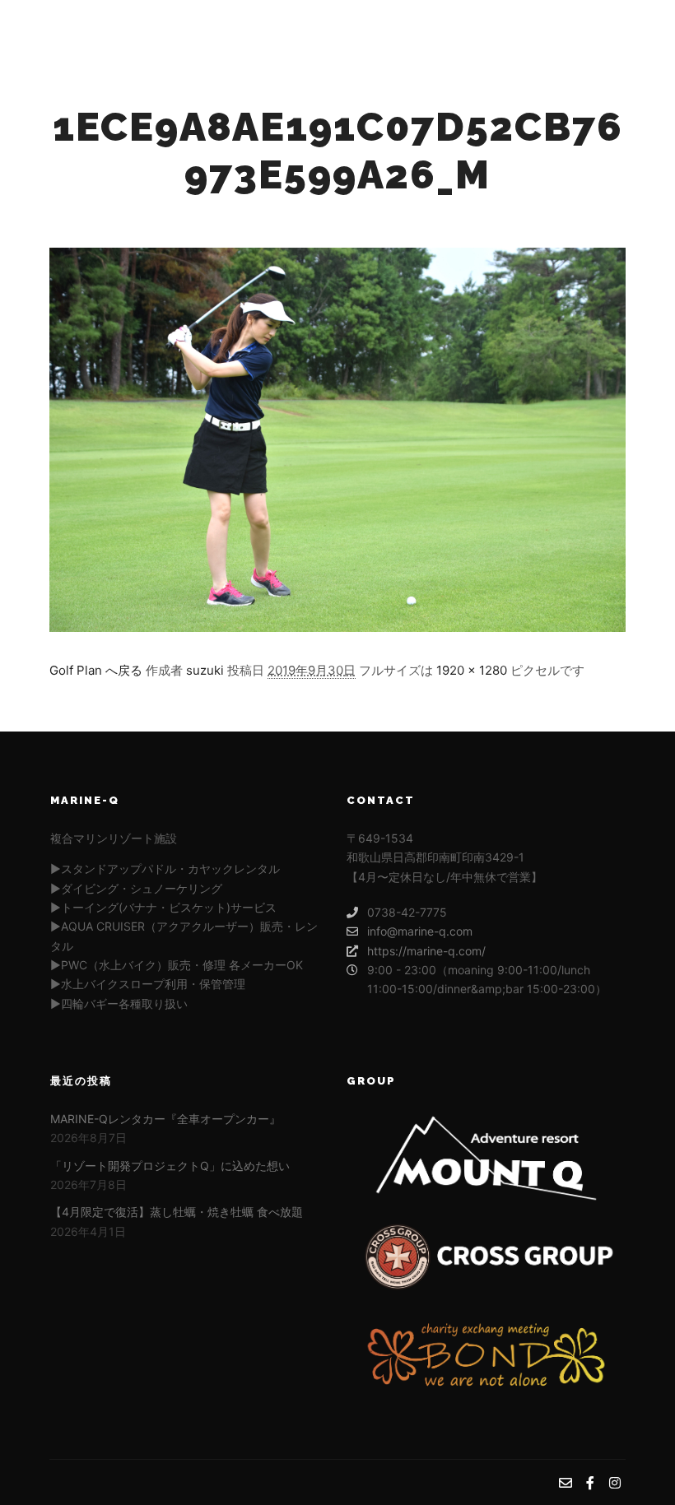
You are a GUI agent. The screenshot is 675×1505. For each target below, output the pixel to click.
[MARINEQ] (115, 27)
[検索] (471, 27)
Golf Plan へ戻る (95, 670)
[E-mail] (582, 27)
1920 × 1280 (471, 670)
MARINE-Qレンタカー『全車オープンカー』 (165, 1119)
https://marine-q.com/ (426, 951)
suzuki (205, 670)
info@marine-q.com (419, 931)
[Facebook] (606, 27)
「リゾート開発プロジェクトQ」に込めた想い (170, 1166)
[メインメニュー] (531, 27)
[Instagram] (631, 27)
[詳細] (501, 27)
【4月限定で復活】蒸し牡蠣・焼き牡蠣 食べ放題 (176, 1212)
